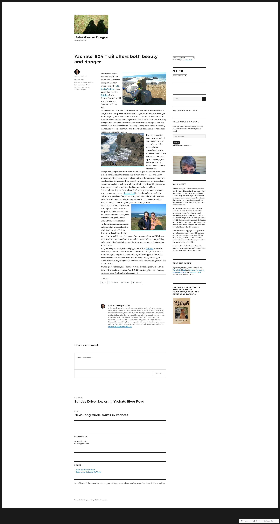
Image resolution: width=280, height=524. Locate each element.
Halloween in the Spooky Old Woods (88, 472)
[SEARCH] (204, 99)
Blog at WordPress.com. (99, 500)
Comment (158, 373)
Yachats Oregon (80, 89)
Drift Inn (104, 95)
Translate (188, 60)
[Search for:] (187, 99)
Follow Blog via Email (186, 122)
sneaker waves (84, 87)
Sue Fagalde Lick (80, 76)
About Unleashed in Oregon (85, 470)
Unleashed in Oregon (91, 37)
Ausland (84, 82)
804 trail (77, 82)
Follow (176, 142)
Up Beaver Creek (195, 272)
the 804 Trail (129, 193)
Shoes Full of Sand (179, 270)
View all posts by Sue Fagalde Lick (120, 327)
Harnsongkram (79, 85)
